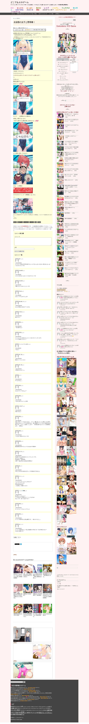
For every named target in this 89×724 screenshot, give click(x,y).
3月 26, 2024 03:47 (19, 469)
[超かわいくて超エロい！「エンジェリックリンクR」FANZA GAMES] (18, 564)
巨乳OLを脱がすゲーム (70, 207)
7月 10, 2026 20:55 (19, 262)
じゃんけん (26, 222)
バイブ (41, 708)
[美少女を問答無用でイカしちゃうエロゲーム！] (27, 604)
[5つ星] (31, 29)
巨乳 (23, 712)
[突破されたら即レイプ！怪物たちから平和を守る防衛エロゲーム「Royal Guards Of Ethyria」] (60, 203)
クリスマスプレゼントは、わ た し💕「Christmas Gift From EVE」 (25, 696)
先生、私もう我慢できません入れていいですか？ (27, 575)
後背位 (29, 712)
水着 (36, 222)
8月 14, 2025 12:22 (19, 326)
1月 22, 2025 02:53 (19, 358)
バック (44, 708)
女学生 (12, 712)
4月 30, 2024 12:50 (19, 389)
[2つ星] (27, 29)
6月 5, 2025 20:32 (18, 348)
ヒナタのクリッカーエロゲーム (71, 125)
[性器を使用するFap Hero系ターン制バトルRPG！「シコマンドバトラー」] (60, 187)
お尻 (21, 706)
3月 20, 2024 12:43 (19, 507)
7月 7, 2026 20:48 (18, 284)
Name (74, 58)
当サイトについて (43, 13)
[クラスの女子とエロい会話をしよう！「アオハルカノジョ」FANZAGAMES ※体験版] (60, 143)
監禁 (12, 714)
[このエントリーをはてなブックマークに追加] (21, 544)
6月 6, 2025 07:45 (18, 336)
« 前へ (15, 537)
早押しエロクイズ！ (69, 180)
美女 (37, 10)
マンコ (33, 710)
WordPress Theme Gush (16, 719)
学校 (16, 712)
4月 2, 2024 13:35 (18, 399)
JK (15, 706)
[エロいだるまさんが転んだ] (47, 604)
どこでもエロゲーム (20, 2)
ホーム (13, 13)
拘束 (35, 712)
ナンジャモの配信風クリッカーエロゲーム (19, 690)
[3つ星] (29, 29)
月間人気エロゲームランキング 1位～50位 (27, 13)
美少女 (15, 222)
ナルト (38, 708)
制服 (51, 710)
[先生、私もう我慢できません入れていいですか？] (27, 564)
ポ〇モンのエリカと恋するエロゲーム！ (19, 699)
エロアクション (61, 10)
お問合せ (57, 13)
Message (74, 61)
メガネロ (32, 222)
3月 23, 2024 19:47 (19, 494)
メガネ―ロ (16, 79)
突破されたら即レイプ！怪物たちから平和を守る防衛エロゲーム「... (71, 203)
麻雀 (23, 714)
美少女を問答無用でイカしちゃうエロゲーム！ (27, 615)
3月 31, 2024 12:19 (19, 434)
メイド (40, 710)
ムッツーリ (37, 710)
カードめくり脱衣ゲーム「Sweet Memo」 (37, 615)
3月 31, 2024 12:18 (19, 445)
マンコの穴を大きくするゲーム (71, 229)
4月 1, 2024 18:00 (18, 420)
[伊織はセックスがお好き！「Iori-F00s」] (37, 584)
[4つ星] (30, 29)
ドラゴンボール (33, 708)
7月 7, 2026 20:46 (18, 295)
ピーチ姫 (26, 710)
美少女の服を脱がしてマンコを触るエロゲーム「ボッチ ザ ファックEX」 (26, 698)
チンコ (25, 708)
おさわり (18, 706)
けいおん (24, 706)
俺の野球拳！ (68, 213)
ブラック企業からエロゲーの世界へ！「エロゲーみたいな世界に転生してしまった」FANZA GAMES (31, 692)
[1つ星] (26, 29)
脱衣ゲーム (20, 222)
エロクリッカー (48, 10)
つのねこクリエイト (34, 706)
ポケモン (30, 710)
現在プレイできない (45, 712)
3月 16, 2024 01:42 (19, 528)
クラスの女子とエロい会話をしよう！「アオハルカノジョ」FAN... (71, 143)
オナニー (18, 708)
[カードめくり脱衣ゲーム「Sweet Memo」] (37, 604)
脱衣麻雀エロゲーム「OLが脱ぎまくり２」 (47, 575)
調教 (14, 714)
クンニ (22, 708)
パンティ (23, 710)
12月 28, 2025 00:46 (19, 305)
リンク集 (51, 13)
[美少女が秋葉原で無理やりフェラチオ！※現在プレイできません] (18, 584)
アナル (40, 706)
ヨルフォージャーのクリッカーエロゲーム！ (20, 691)
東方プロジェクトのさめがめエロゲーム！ (19, 687)
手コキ (32, 712)
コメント (17, 236)
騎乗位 (21, 714)
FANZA (13, 706)
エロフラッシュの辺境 (46, 706)
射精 (19, 712)
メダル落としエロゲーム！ (70, 136)
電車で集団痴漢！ (69, 218)
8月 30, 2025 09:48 (19, 315)
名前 (16, 247)
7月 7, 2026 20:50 (18, 274)
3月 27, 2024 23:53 (19, 455)
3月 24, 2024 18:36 (19, 480)
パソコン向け (15, 710)
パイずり (48, 708)
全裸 (48, 710)
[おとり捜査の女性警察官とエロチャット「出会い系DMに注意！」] (37, 564)
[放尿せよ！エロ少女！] (27, 584)
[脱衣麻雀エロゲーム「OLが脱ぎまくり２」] (47, 564)
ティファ (29, 708)
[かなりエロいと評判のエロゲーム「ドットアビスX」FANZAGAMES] (47, 584)
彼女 (26, 712)
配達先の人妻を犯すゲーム (16, 695)
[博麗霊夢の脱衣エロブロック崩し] (18, 604)
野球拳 (39, 222)
